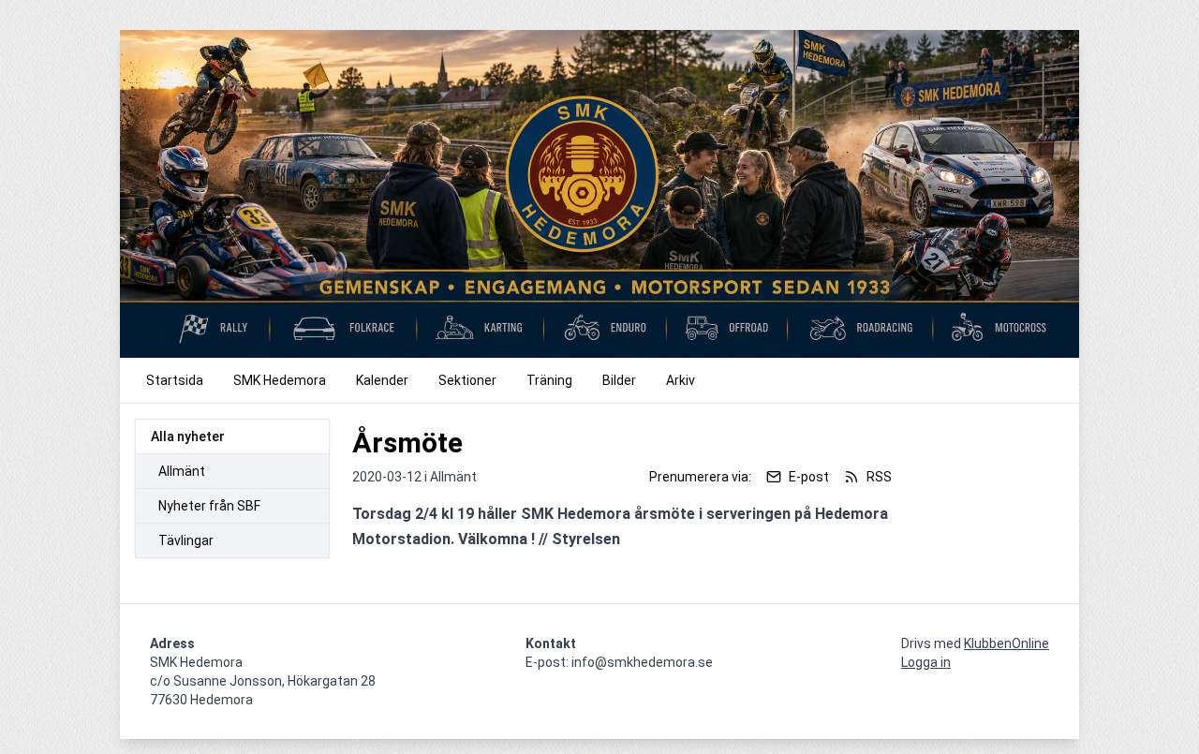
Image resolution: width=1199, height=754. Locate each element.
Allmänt (181, 471)
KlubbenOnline (1006, 643)
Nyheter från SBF (209, 505)
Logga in (926, 662)
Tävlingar (186, 540)
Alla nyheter (188, 436)
